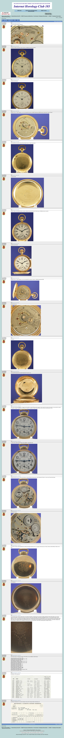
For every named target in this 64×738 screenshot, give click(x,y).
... (58, 17)
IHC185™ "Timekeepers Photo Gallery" (55, 727)
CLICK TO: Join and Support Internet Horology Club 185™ (31, 11)
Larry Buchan (4, 79)
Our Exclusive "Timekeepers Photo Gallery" (41, 727)
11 (61, 724)
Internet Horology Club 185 (16, 727)
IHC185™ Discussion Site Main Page (27, 727)
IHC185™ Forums (43, 10)
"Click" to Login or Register (58, 21)
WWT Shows (19, 10)
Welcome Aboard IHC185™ (6, 727)
